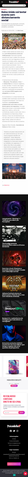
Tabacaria (16, 456)
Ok (14, 475)
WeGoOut (6, 185)
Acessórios (5, 454)
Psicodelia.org (14, 2)
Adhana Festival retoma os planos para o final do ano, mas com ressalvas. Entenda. (13, 294)
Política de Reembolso (14, 445)
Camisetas (11, 454)
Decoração (21, 454)
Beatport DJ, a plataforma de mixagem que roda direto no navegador (12, 319)
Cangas (16, 454)
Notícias (14, 452)
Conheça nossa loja (14, 464)
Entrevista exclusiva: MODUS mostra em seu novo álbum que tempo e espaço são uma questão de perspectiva (13, 345)
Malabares (11, 456)
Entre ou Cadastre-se (14, 458)
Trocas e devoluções (14, 441)
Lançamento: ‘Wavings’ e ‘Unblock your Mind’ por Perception (11, 220)
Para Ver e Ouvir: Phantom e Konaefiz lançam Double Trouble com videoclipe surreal (13, 269)
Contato (14, 439)
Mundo (4, 9)
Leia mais (14, 385)
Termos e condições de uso (14, 443)
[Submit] (24, 5)
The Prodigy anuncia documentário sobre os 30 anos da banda (13, 245)
